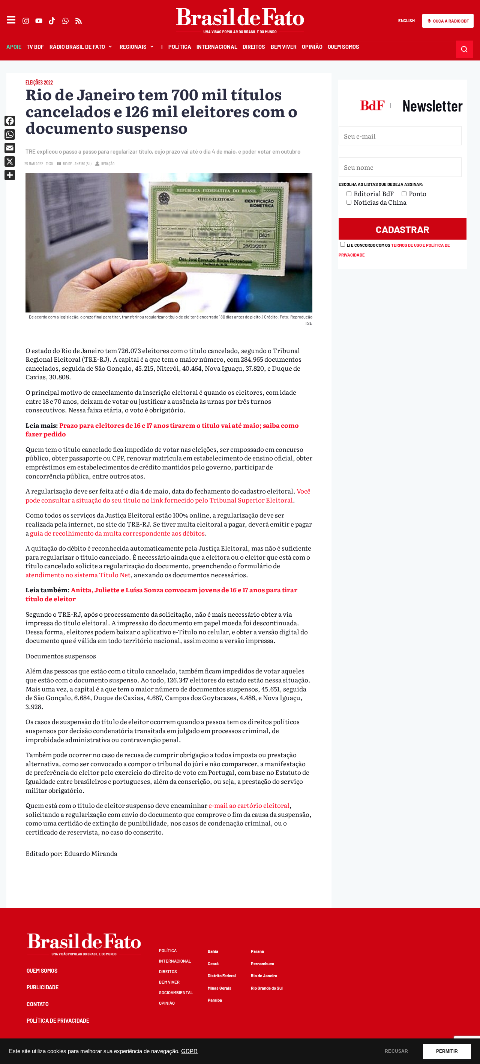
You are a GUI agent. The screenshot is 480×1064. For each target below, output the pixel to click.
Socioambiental (176, 992)
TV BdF (35, 47)
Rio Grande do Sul (267, 988)
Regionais (133, 47)
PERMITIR (447, 1051)
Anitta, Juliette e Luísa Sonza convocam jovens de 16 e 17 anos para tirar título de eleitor (161, 594)
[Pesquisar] (464, 49)
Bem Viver (283, 47)
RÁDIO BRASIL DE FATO (77, 47)
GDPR (189, 1051)
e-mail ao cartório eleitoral (249, 805)
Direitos (254, 47)
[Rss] (78, 20)
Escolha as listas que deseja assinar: (381, 184)
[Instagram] (25, 20)
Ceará (213, 963)
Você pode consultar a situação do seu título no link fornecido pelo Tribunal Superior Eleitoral (168, 495)
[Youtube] (39, 20)
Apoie (13, 47)
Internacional (216, 47)
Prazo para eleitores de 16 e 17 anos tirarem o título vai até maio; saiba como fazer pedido (162, 429)
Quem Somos (343, 47)
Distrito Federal (222, 975)
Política (179, 47)
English (406, 20)
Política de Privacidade (58, 1020)
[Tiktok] (52, 20)
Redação (107, 163)
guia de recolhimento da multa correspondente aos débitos (117, 532)
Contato (38, 1004)
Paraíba (215, 1000)
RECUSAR (396, 1051)
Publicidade (42, 987)
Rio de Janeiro (264, 975)
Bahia (213, 951)
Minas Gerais (219, 988)
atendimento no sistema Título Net (78, 574)
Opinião (312, 47)
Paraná (257, 951)
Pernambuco (262, 963)
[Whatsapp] (65, 20)
